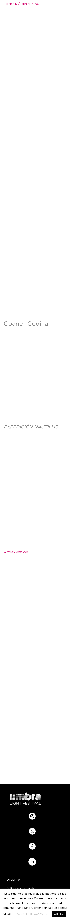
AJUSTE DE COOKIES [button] (32, 913)
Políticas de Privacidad (21, 888)
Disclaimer (13, 879)
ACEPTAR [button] (59, 914)
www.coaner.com (16, 551)
